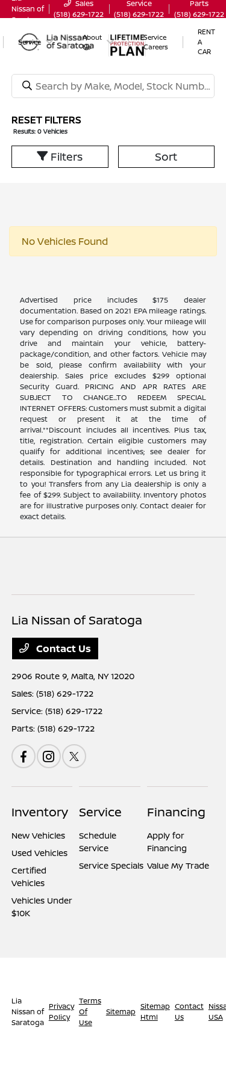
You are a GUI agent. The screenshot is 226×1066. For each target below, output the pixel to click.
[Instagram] (49, 756)
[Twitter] (74, 756)
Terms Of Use (90, 1011)
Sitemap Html (155, 1011)
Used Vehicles (39, 852)
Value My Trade (178, 865)
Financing (176, 812)
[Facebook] (23, 756)
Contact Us (62, 648)
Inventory (39, 812)
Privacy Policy (61, 1011)
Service (100, 812)
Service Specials (111, 865)
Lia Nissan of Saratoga (27, 1011)
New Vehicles (38, 835)
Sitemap (121, 1011)
